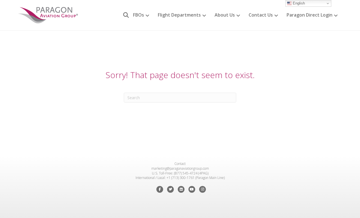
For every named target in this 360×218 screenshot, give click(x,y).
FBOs (138, 15)
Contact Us (261, 15)
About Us (225, 15)
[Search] (124, 15)
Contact (180, 163)
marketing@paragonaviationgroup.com (180, 168)
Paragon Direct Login (309, 15)
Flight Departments (179, 15)
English (298, 3)
